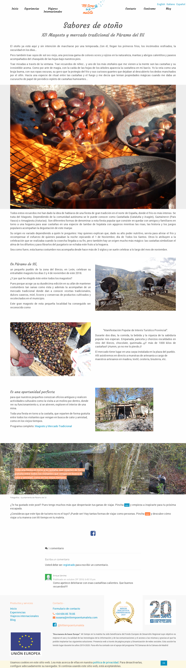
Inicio (13, 608)
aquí (127, 505)
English (161, 4)
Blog (168, 8)
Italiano (171, 4)
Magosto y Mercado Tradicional (53, 426)
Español (180, 4)
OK (163, 663)
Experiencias (17, 612)
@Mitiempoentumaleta (71, 625)
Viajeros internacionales (24, 616)
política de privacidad (105, 662)
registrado (69, 565)
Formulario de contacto (66, 608)
